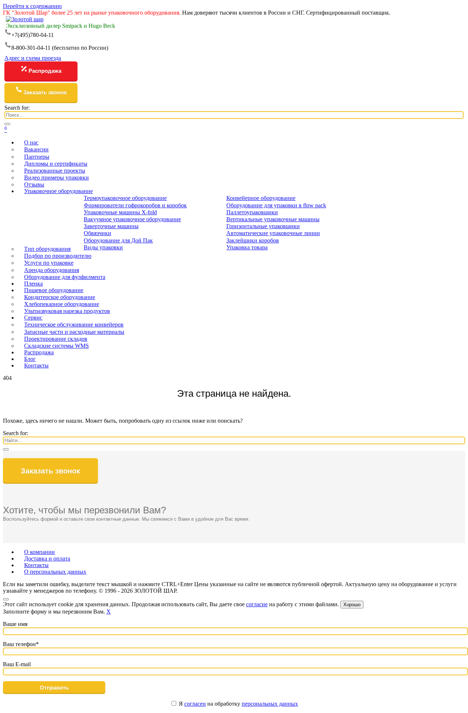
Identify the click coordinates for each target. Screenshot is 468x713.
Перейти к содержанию (32, 6)
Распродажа (45, 71)
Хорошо (352, 604)
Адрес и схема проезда (32, 58)
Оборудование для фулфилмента (64, 277)
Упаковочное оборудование (58, 191)
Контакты (36, 365)
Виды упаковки (103, 247)
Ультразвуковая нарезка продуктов (67, 311)
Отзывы (34, 184)
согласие (257, 604)
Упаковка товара (247, 247)
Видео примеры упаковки (56, 177)
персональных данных (270, 704)
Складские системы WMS (56, 346)
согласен (195, 704)
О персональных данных (55, 572)
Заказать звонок (45, 92)
